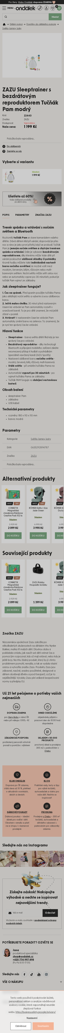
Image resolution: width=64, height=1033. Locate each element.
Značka (43, 215)
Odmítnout (20, 1026)
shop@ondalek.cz (23, 956)
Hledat (55, 17)
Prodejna (46, 812)
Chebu (48, 751)
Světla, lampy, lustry (41, 439)
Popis (5, 215)
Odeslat (50, 913)
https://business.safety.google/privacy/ (36, 1012)
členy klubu (13, 717)
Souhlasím (43, 1026)
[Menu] (7, 8)
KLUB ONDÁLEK (17, 781)
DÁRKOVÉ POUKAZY (17, 812)
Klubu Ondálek (25, 2)
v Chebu (47, 817)
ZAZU (34, 456)
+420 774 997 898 (23, 960)
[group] (13, 514)
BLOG (47, 781)
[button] (13, 531)
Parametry (22, 215)
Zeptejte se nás (14, 151)
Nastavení (32, 1018)
